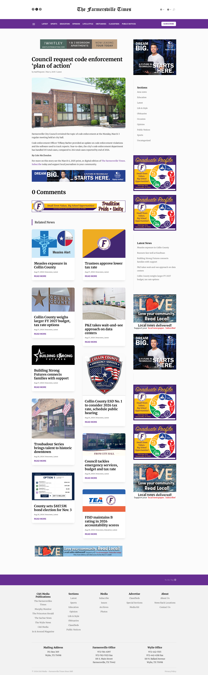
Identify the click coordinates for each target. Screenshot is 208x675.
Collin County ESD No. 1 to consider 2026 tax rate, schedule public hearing (103, 407)
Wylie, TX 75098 (53, 655)
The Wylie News (43, 622)
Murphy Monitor (43, 609)
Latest (45, 24)
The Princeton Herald (43, 613)
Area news (49, 272)
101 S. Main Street (104, 658)
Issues (104, 602)
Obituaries (101, 24)
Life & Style (88, 24)
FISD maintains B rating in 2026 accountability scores (102, 521)
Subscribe (168, 24)
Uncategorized (144, 140)
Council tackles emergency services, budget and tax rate (101, 465)
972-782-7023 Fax (104, 655)
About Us (164, 598)
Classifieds (114, 24)
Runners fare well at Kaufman (151, 253)
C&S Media (43, 627)
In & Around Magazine (43, 631)
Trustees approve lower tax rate (104, 265)
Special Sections (134, 602)
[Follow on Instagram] (40, 9)
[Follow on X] (36, 9)
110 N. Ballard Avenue (155, 658)
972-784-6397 (104, 652)
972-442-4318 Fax (154, 655)
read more (40, 276)
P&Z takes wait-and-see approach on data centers (104, 329)
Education (65, 24)
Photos (104, 611)
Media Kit (134, 607)
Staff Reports (39, 72)
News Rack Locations (164, 602)
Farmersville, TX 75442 (104, 662)
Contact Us (165, 607)
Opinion (76, 24)
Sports (54, 24)
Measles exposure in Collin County (50, 265)
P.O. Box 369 (53, 652)
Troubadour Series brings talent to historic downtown (53, 448)
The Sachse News (43, 618)
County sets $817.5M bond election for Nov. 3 (53, 508)
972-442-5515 (154, 652)
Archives (104, 607)
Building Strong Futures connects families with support (51, 374)
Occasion (141, 119)
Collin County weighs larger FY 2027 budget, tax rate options (52, 321)
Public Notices (129, 24)
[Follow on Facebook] (33, 9)
